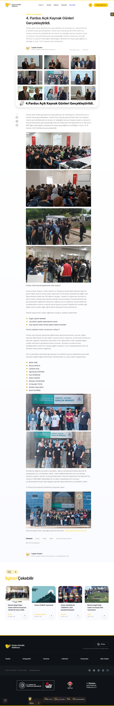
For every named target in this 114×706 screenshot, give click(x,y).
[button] (112, 14)
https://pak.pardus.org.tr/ (75, 531)
